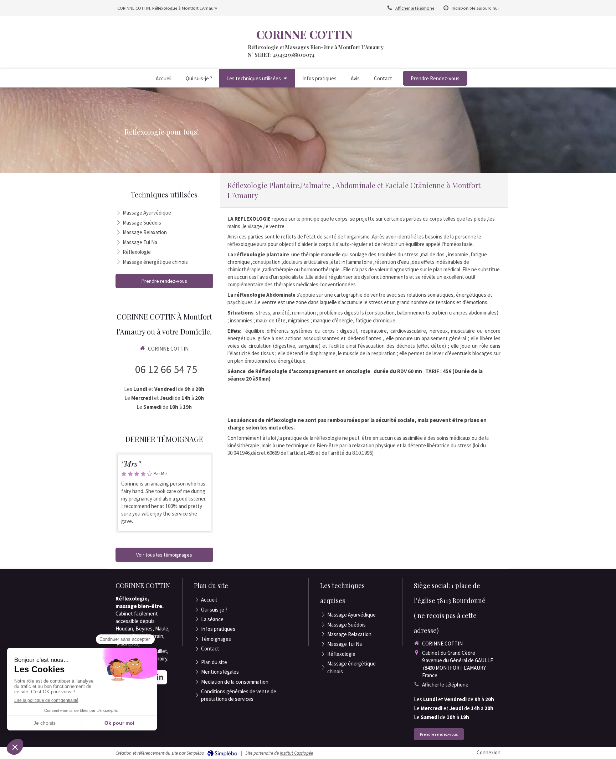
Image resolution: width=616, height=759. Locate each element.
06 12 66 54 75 (166, 369)
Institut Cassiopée (296, 753)
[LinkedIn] (160, 677)
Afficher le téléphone (414, 8)
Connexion (488, 752)
